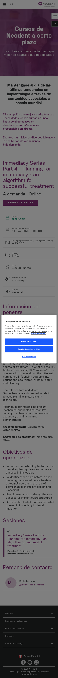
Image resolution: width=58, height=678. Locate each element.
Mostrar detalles (29, 357)
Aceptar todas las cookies (29, 349)
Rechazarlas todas (29, 341)
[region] (29, 339)
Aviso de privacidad (38, 333)
